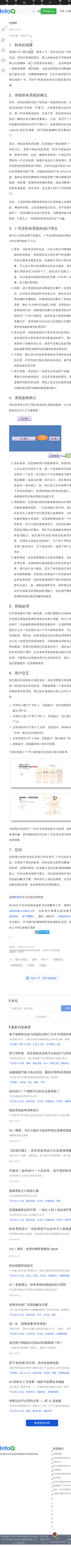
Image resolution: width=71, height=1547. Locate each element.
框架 (58, 1201)
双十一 (45, 959)
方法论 (40, 1101)
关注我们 (52, 1520)
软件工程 (54, 1063)
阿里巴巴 (30, 1392)
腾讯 (36, 1082)
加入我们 (52, 1505)
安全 (30, 1082)
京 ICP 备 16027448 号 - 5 (44, 1539)
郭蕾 (17, 897)
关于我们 (52, 1457)
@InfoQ (14, 916)
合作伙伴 (52, 1489)
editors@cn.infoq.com (22, 910)
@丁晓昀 (27, 916)
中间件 (59, 1101)
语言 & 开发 (21, 959)
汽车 (43, 1082)
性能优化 (58, 959)
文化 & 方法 (38, 1044)
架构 (34, 959)
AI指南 (39, 11)
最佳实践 (37, 1063)
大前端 (30, 965)
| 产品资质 (69, 1539)
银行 (59, 1044)
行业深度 (30, 1334)
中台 (45, 1063)
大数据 (42, 965)
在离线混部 (16, 965)
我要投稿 (52, 1473)
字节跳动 (50, 1044)
